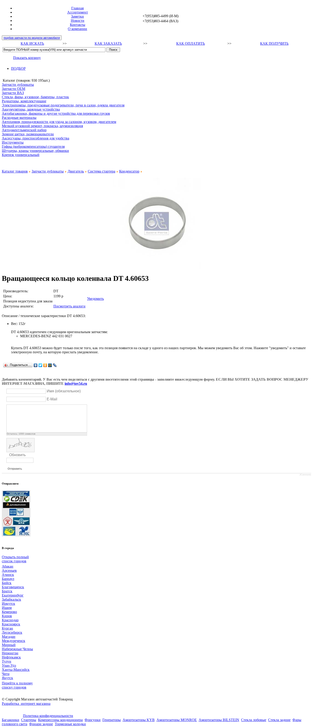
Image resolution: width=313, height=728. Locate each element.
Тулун (6, 661)
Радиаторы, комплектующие (24, 101)
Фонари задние (41, 724)
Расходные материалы (19, 118)
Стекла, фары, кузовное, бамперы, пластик (35, 97)
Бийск (6, 583)
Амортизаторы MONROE (176, 720)
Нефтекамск (11, 657)
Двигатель (76, 171)
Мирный (9, 645)
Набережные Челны (17, 649)
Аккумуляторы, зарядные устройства (31, 109)
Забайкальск (11, 599)
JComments (305, 475)
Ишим (7, 608)
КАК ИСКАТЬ (32, 43)
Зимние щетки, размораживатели (28, 134)
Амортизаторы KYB (139, 720)
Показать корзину (27, 58)
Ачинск (8, 575)
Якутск (7, 678)
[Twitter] (40, 365)
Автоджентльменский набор (24, 130)
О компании (77, 29)
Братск (7, 591)
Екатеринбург (13, 595)
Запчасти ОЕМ (13, 89)
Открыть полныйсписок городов (15, 559)
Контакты (77, 25)
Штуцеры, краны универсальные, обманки (35, 151)
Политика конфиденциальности (48, 716)
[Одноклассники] (45, 365)
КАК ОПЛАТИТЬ (190, 43)
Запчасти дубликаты (18, 84)
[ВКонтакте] (35, 365)
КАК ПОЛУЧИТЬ (274, 43)
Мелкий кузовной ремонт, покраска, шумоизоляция (42, 126)
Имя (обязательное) (64, 391)
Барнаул (8, 579)
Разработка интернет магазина (26, 704)
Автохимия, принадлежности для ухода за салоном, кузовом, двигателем (59, 122)
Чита (5, 674)
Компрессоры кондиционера (60, 720)
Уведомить (95, 299)
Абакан (7, 566)
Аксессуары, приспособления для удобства (35, 138)
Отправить (15, 468)
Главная (77, 8)
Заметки (77, 16)
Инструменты (13, 142)
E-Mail (52, 399)
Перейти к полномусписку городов (17, 685)
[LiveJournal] (54, 365)
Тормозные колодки (70, 724)
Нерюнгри (10, 653)
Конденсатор (129, 171)
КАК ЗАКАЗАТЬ (108, 43)
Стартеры (28, 720)
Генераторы (111, 720)
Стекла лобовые (253, 720)
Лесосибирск (12, 632)
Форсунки (93, 720)
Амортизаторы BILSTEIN (219, 720)
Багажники (10, 720)
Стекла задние (279, 720)
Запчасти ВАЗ (13, 93)
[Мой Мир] (50, 365)
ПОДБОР (18, 68)
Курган (7, 628)
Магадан (8, 637)
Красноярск (11, 624)
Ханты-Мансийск (16, 670)
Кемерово (9, 612)
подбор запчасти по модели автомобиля (32, 37)
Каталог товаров (15, 171)
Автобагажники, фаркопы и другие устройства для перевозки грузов (56, 113)
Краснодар (10, 620)
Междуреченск (13, 641)
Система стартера (101, 171)
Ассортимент (77, 12)
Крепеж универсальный (20, 155)
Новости (77, 20)
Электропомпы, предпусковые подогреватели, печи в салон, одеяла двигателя (63, 105)
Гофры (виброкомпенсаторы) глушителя (33, 146)
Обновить (17, 455)
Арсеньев (9, 570)
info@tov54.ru (76, 383)
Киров (7, 616)
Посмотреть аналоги (69, 306)
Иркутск (8, 603)
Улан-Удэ (9, 665)
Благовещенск (13, 587)
